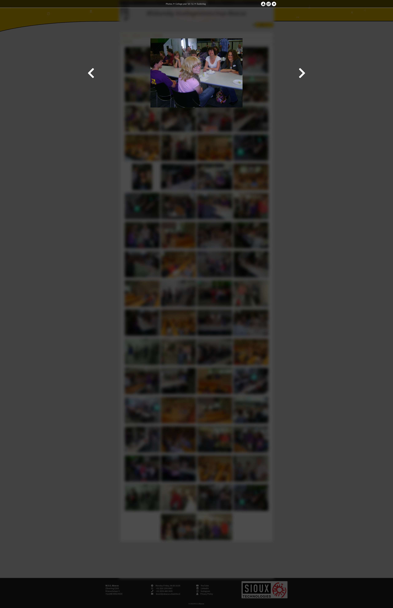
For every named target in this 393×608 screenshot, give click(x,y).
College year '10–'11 (184, 3)
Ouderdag (201, 3)
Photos (169, 3)
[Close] (274, 4)
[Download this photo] (263, 4)
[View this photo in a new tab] (268, 4)
